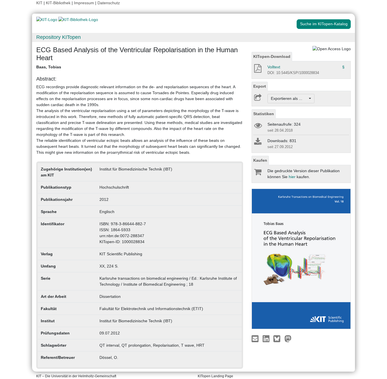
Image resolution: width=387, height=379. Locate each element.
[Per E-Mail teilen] (256, 338)
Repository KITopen (58, 37)
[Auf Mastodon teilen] (288, 338)
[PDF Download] (257, 70)
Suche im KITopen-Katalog (324, 24)
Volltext (273, 67)
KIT (39, 3)
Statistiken (263, 113)
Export (259, 86)
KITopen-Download (271, 56)
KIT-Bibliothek (59, 3)
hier (292, 176)
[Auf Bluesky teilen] (278, 338)
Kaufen (260, 160)
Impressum (84, 3)
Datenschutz (108, 3)
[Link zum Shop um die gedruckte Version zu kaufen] (257, 173)
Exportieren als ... (289, 98)
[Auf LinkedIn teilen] (267, 338)
